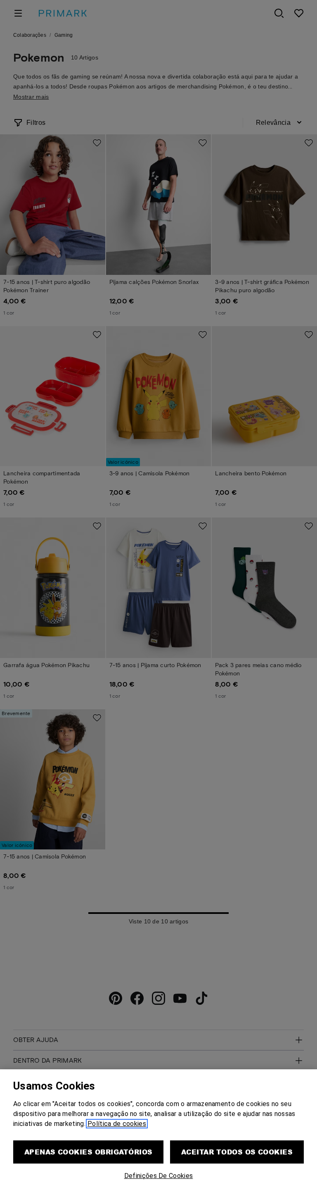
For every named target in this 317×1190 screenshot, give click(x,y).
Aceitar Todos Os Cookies (237, 1152)
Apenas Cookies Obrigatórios (88, 1152)
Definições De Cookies (158, 1176)
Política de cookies (117, 1124)
